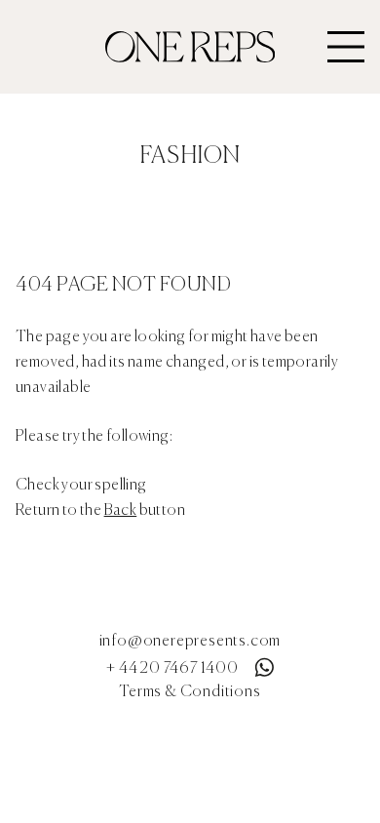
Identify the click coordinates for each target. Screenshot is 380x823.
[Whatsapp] (264, 663)
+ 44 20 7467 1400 (172, 669)
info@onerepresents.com (190, 641)
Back (120, 511)
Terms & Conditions (189, 692)
